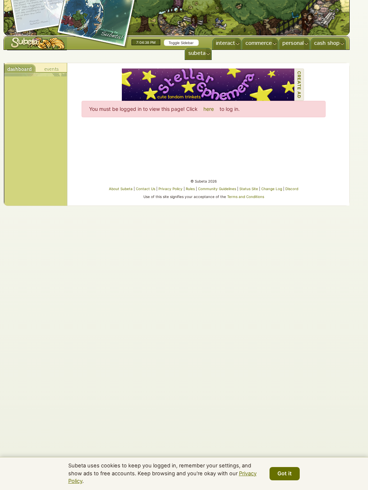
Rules (190, 189)
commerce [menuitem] (258, 43)
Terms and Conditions (245, 196)
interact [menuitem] (225, 43)
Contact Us (145, 189)
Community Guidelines (217, 189)
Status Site (248, 189)
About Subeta (121, 189)
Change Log (271, 189)
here (208, 109)
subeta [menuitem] (197, 53)
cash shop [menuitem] (327, 43)
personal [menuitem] (293, 43)
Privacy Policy (170, 189)
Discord (291, 189)
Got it (284, 473)
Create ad (299, 85)
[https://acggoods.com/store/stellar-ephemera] (208, 85)
